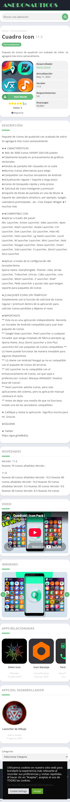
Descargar (20, 96)
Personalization (19, 30)
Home (5, 30)
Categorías (7, 751)
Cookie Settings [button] (18, 791)
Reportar (18, 112)
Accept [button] (37, 791)
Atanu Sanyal (43, 67)
